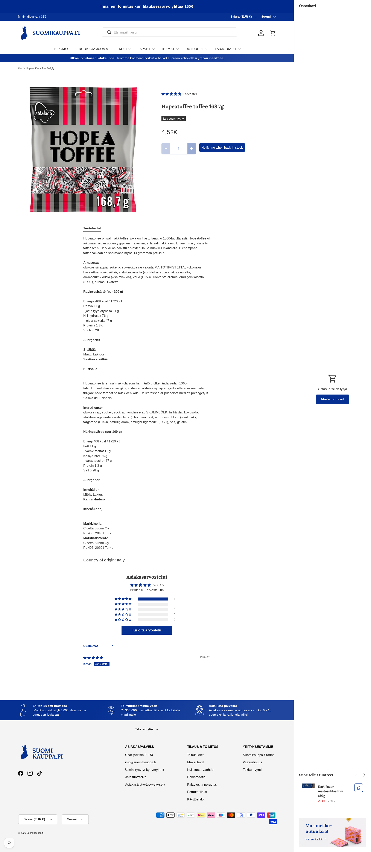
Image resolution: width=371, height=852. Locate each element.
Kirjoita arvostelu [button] (146, 630)
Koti (20, 68)
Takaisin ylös (144, 729)
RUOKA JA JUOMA (93, 49)
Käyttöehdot (196, 799)
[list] (82, 149)
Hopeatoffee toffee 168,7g (40, 68)
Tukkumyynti (252, 769)
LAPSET (144, 49)
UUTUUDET (195, 49)
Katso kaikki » (316, 839)
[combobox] (169, 32)
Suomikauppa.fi (35, 833)
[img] (93, 658)
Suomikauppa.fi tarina (258, 755)
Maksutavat (195, 762)
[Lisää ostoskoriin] (358, 787)
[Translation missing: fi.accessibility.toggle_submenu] (70, 49)
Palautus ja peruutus (202, 784)
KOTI (123, 49)
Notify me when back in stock (222, 147)
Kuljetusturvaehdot (200, 769)
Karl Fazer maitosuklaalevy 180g (330, 791)
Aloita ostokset (332, 399)
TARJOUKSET (226, 49)
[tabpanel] (146, 393)
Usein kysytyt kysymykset (144, 769)
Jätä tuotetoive (136, 777)
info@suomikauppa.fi (140, 762)
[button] (273, 33)
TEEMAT (168, 49)
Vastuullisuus (252, 762)
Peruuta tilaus (197, 792)
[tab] (92, 228)
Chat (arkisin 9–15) (139, 755)
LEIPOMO (60, 49)
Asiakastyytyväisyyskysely (145, 784)
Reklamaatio (196, 777)
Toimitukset (195, 755)
